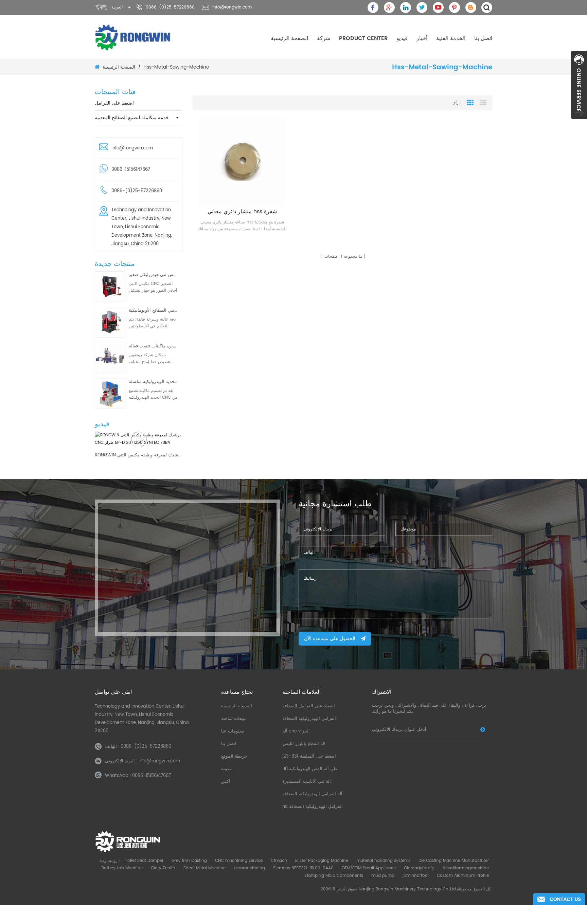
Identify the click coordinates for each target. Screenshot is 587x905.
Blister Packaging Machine (321, 860)
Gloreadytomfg (419, 868)
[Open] (579, 85)
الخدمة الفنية (450, 38)
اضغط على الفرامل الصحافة (308, 706)
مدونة (226, 769)
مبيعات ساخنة (234, 718)
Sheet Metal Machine (204, 868)
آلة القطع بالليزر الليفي (303, 743)
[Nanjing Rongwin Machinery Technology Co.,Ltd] (133, 37)
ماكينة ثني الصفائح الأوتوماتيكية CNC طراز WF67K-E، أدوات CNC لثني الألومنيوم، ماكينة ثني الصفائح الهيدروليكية (153, 310)
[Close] (579, 122)
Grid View (470, 103)
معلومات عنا (232, 731)
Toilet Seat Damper (144, 860)
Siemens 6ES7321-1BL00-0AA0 (303, 868)
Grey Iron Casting (189, 860)
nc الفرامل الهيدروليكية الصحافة (312, 806)
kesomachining (249, 868)
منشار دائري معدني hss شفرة (242, 211)
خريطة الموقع (234, 756)
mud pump (382, 875)
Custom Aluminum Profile (463, 875)
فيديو (402, 38)
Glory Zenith (163, 868)
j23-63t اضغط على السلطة (309, 756)
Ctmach (279, 860)
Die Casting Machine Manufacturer (454, 860)
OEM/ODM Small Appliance (369, 868)
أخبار (421, 38)
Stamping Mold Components (333, 875)
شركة (323, 38)
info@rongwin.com (232, 7)
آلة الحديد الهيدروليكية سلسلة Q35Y (153, 381)
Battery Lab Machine (122, 868)
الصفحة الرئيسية (289, 38)
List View (483, 103)
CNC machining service (239, 860)
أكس (225, 781)
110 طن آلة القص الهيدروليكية (309, 769)
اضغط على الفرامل (114, 103)
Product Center (363, 38)
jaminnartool (416, 875)
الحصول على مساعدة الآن (329, 638)
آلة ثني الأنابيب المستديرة (306, 781)
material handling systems (383, 860)
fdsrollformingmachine (466, 868)
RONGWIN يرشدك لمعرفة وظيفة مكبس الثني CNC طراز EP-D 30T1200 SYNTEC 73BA (138, 455)
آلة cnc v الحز (296, 731)
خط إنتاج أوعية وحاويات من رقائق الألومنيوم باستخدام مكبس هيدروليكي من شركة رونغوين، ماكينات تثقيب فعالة (153, 346)
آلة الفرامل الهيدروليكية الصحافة (312, 794)
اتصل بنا (483, 38)
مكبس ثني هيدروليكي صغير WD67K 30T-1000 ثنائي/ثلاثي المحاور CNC (153, 274)
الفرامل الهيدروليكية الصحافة (309, 718)
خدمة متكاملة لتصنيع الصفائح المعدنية (132, 118)
